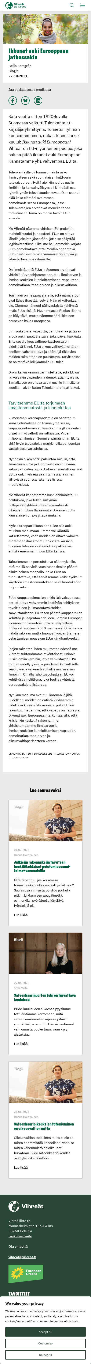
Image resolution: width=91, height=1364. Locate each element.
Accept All (45, 1332)
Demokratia (16, 753)
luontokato (19, 757)
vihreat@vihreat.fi (22, 1257)
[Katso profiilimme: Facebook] (12, 100)
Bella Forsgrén (19, 66)
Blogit (13, 71)
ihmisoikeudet (44, 753)
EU (29, 753)
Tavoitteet (19, 1294)
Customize (45, 1343)
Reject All (45, 1355)
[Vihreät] (25, 1206)
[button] (72, 5)
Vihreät (22, 5)
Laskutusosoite (20, 1236)
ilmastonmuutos (68, 753)
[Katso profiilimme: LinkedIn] (38, 100)
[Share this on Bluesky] (25, 100)
